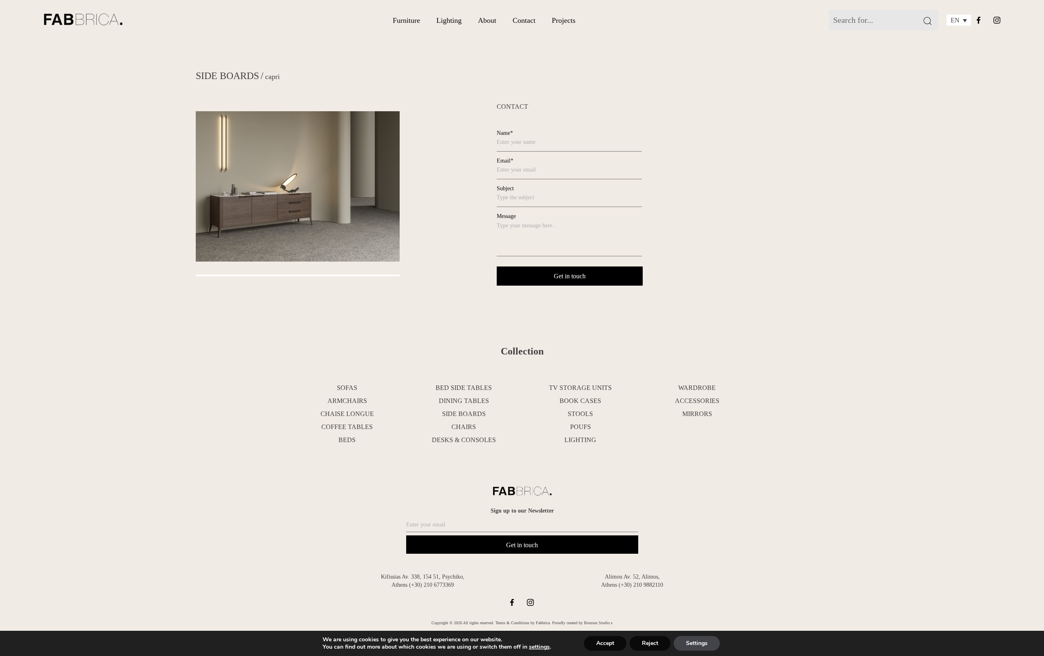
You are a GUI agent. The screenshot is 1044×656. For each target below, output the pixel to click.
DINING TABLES (464, 400)
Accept (605, 643)
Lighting (449, 20)
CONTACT (512, 106)
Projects (563, 20)
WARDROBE (697, 387)
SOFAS (347, 387)
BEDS (347, 439)
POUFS (580, 426)
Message (506, 216)
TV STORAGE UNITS (580, 387)
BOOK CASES (580, 400)
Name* (505, 133)
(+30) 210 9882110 (641, 585)
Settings (697, 643)
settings (539, 647)
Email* (505, 161)
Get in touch (522, 545)
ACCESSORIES (697, 400)
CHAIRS (463, 426)
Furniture (406, 20)
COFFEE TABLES (347, 426)
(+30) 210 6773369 (431, 585)
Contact (524, 20)
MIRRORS (697, 413)
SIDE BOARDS (227, 75)
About (487, 20)
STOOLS (580, 413)
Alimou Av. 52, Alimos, (632, 577)
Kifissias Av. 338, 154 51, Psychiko (422, 577)
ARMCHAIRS (347, 400)
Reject (650, 643)
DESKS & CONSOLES (464, 439)
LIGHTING (580, 439)
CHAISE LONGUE (347, 413)
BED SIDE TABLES (464, 387)
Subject (505, 188)
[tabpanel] (298, 186)
